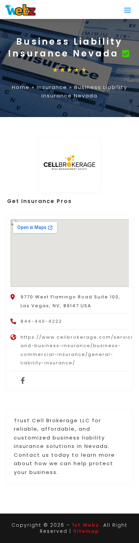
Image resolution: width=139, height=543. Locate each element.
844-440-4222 (41, 321)
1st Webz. (86, 525)
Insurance (52, 87)
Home (21, 87)
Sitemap (86, 531)
